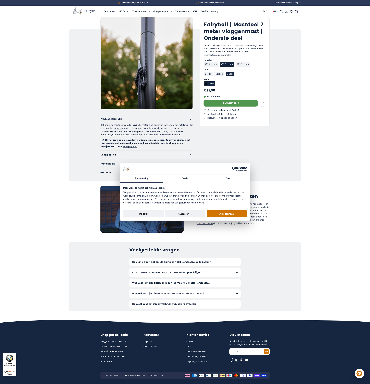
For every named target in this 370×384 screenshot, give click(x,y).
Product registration (196, 357)
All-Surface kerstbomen (112, 352)
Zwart (211, 84)
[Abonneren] (266, 351)
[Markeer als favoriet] (262, 103)
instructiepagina (205, 223)
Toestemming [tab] (141, 178)
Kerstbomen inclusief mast (113, 346)
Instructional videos (196, 352)
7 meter (229, 64)
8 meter (245, 64)
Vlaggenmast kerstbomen (113, 341)
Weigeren (143, 213)
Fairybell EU (114, 375)
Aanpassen (183, 213)
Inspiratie (148, 341)
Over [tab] (228, 178)
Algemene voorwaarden (135, 375)
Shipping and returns (196, 362)
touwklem (118, 128)
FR (275, 11)
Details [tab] (185, 178)
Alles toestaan (226, 213)
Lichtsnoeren (106, 362)
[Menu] (14, 354)
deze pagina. (130, 146)
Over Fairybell (150, 346)
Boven (208, 74)
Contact (190, 341)
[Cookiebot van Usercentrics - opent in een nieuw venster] (234, 169)
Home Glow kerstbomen (112, 357)
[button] (281, 11)
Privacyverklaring (156, 375)
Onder (230, 74)
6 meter (213, 64)
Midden (219, 74)
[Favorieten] (291, 11)
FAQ (188, 346)
